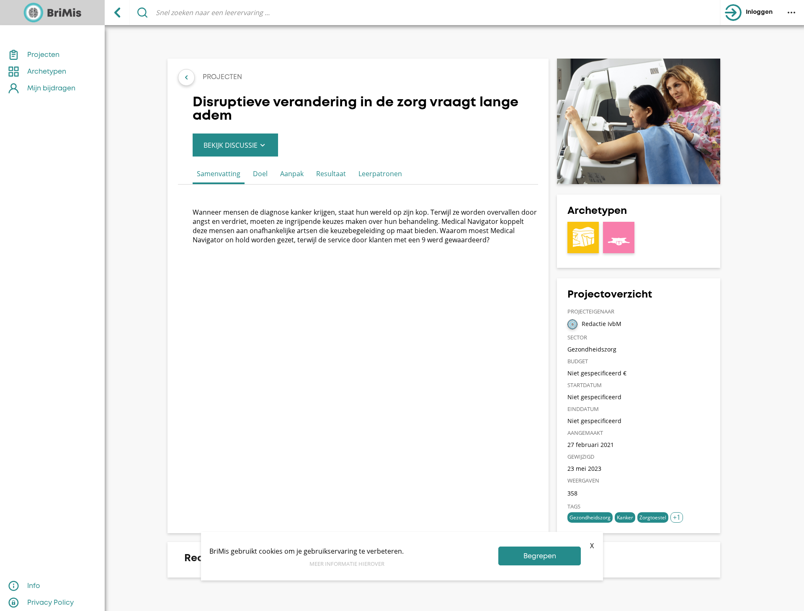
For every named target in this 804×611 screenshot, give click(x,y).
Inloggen (759, 12)
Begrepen (539, 556)
